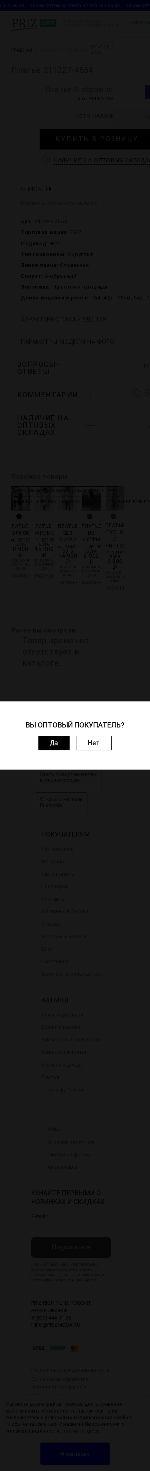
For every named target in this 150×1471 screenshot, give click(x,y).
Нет (94, 743)
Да (54, 743)
